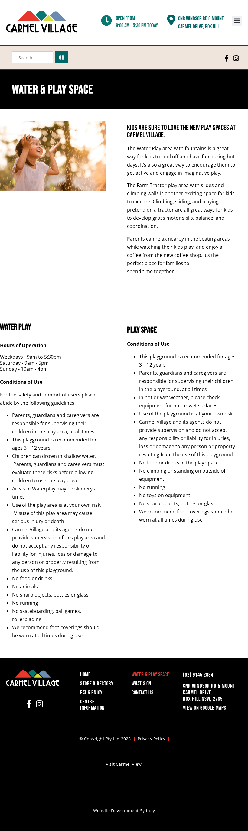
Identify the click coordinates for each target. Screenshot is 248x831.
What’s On (141, 684)
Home (85, 674)
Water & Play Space (150, 674)
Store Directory (96, 684)
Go (61, 57)
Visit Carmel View (124, 764)
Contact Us (142, 693)
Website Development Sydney (124, 810)
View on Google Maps (204, 707)
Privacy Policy (151, 739)
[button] (237, 21)
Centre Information (92, 705)
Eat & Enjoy (91, 693)
